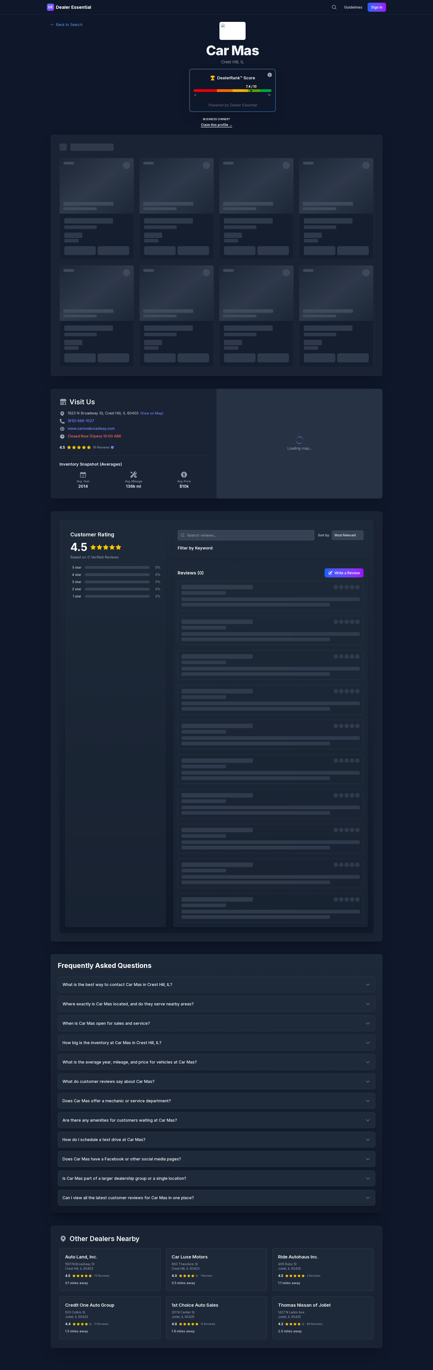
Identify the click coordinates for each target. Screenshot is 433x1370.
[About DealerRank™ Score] (269, 74)
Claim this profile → (216, 125)
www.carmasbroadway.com (91, 428)
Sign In (376, 7)
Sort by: (324, 535)
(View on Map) (151, 413)
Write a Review (347, 573)
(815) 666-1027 (81, 421)
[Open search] (334, 7)
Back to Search (69, 24)
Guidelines (353, 7)
